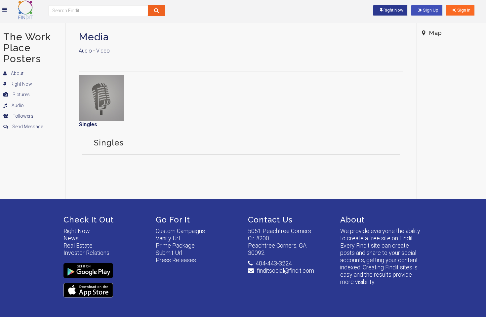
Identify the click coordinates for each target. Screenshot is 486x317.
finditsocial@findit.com (285, 270)
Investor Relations (86, 252)
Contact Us (270, 219)
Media (94, 37)
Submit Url (169, 252)
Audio (17, 105)
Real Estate (78, 245)
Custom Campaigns (180, 230)
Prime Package (175, 245)
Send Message (27, 126)
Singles (88, 124)
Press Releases (176, 260)
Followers (22, 116)
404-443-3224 (274, 263)
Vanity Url (168, 238)
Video (103, 51)
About (16, 73)
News (71, 238)
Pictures (21, 94)
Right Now (21, 84)
